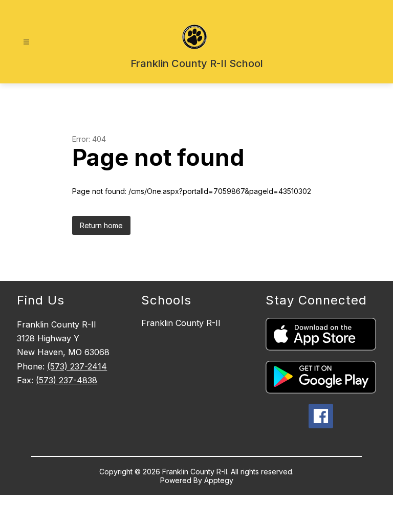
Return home (101, 225)
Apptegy (218, 480)
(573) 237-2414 (77, 366)
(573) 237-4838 (66, 380)
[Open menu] (26, 42)
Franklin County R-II (181, 323)
